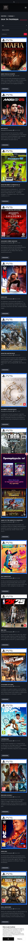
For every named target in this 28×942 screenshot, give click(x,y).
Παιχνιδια (11, 16)
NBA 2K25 (3, 630)
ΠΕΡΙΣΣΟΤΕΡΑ (5, 88)
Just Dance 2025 (6, 576)
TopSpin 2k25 (5, 739)
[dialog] (14, 933)
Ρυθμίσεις (19, 939)
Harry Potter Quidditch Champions (12, 520)
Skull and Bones (6, 907)
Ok (8, 939)
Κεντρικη (3, 16)
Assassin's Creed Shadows (9, 241)
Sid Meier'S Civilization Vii (8, 409)
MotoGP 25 (4, 128)
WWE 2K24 (4, 851)
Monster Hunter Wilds (8, 353)
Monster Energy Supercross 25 (10, 184)
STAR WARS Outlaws (7, 684)
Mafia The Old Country (8, 74)
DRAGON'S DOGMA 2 (6, 795)
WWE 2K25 (4, 297)
